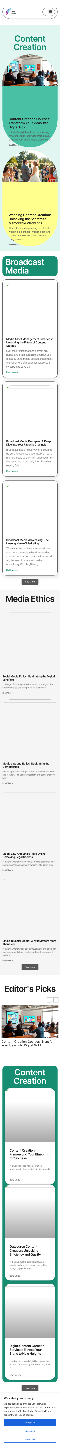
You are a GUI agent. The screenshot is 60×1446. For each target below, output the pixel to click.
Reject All (30, 1439)
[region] (30, 1419)
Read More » (14, 145)
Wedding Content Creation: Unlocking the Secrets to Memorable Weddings (30, 219)
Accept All (30, 1422)
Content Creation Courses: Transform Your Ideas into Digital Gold (29, 123)
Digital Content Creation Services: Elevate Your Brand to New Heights (27, 1349)
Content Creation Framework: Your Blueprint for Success (29, 1154)
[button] (50, 11)
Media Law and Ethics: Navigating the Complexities (25, 765)
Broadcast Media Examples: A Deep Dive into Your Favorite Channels (28, 443)
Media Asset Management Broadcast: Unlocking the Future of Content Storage (29, 342)
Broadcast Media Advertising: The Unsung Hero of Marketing (27, 541)
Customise (30, 1431)
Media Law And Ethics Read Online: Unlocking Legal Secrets (24, 855)
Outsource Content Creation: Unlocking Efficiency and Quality (25, 1250)
